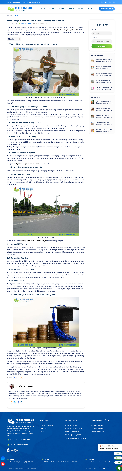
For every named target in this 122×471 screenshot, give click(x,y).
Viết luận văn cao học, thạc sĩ (73, 428)
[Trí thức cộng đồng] (20, 8)
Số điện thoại (95, 37)
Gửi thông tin (102, 46)
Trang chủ (43, 8)
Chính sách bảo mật (97, 425)
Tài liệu (70, 8)
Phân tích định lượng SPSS (73, 435)
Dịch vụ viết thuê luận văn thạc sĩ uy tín (34, 241)
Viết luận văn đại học (71, 425)
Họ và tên (94, 29)
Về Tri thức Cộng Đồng (46, 425)
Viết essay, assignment (72, 431)
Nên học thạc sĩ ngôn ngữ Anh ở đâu (66, 30)
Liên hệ (90, 8)
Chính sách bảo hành (97, 428)
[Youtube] (106, 2)
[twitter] (114, 2)
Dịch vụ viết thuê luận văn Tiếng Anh (75, 438)
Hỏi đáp (16, 15)
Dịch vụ (60, 8)
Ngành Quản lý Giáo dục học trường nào (29, 164)
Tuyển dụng (80, 8)
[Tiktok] (110, 2)
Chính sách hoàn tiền (97, 431)
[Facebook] (102, 2)
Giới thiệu (52, 8)
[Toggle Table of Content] (17, 39)
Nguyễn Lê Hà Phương (24, 386)
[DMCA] (13, 450)
